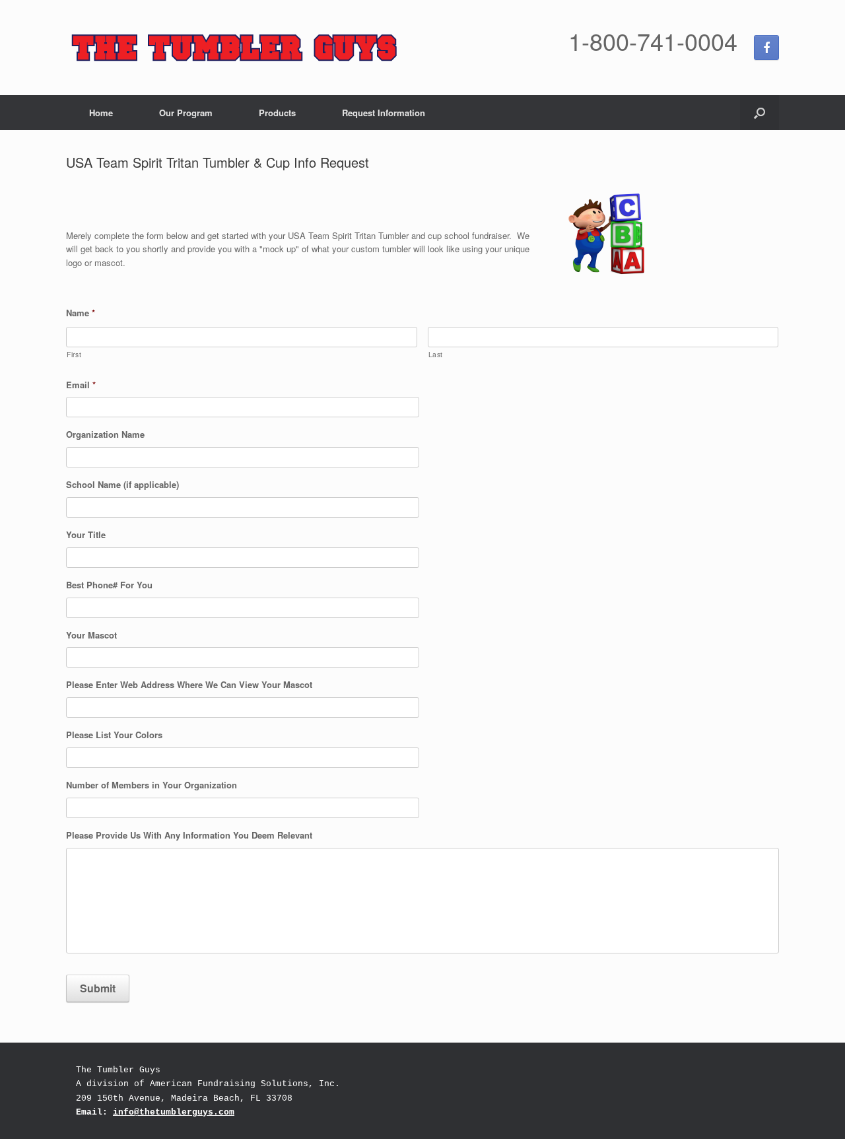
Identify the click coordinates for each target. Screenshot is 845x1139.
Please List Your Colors (114, 735)
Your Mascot (91, 635)
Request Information (383, 112)
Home (101, 112)
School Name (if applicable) (122, 485)
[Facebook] (766, 47)
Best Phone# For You (109, 585)
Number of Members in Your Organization (151, 785)
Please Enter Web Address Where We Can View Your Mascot (189, 685)
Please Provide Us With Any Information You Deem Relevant (189, 835)
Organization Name (105, 434)
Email (81, 385)
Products (277, 112)
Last (436, 354)
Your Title (86, 535)
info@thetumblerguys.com (173, 1112)
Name (80, 313)
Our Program (186, 112)
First (74, 354)
